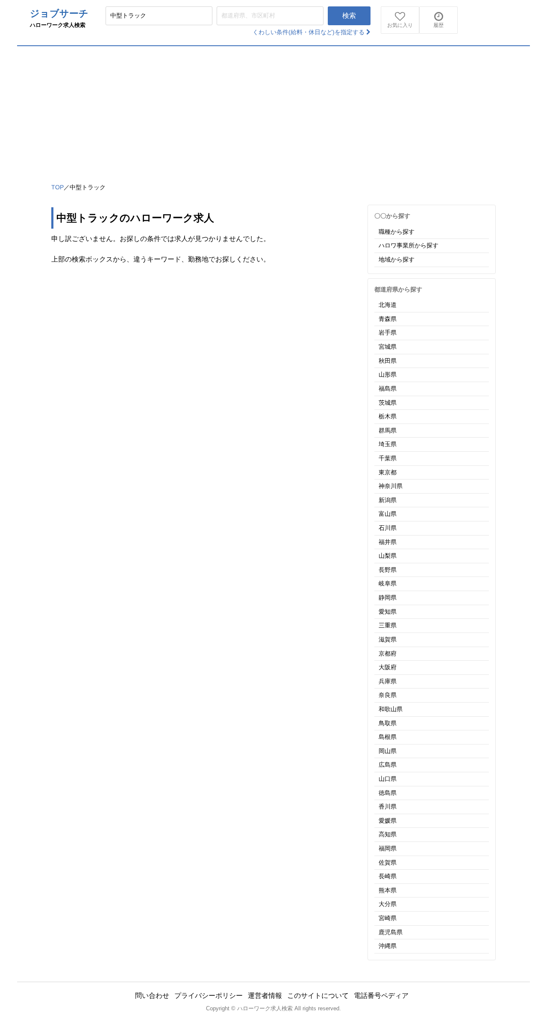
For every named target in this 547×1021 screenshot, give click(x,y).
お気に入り (400, 25)
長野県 (388, 569)
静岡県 (388, 597)
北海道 (388, 304)
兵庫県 (388, 681)
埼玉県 (388, 444)
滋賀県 (388, 639)
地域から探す (397, 259)
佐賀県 (388, 862)
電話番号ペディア (381, 995)
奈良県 (388, 694)
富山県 (388, 513)
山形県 (388, 374)
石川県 (388, 527)
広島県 (388, 764)
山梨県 (388, 555)
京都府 (388, 653)
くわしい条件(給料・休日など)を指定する (309, 32)
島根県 (388, 736)
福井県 (388, 541)
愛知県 (388, 611)
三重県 (388, 625)
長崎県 (388, 876)
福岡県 (388, 848)
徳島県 (388, 792)
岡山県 (388, 750)
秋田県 (388, 360)
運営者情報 (265, 995)
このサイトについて (318, 995)
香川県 (388, 806)
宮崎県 (388, 918)
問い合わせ (152, 995)
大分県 (388, 903)
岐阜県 (388, 583)
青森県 (388, 318)
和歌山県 (391, 709)
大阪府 (388, 667)
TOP (57, 187)
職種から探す (397, 231)
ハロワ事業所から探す (408, 245)
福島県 (388, 388)
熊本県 (388, 890)
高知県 (388, 834)
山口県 (388, 778)
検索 (349, 15)
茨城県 (388, 402)
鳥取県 (388, 723)
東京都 (388, 472)
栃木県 (388, 416)
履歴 (438, 25)
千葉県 (388, 458)
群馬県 (388, 430)
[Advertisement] (273, 110)
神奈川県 (391, 486)
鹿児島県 (391, 932)
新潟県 (388, 500)
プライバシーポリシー (208, 995)
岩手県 (388, 332)
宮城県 (388, 346)
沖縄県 (388, 945)
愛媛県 (388, 820)
